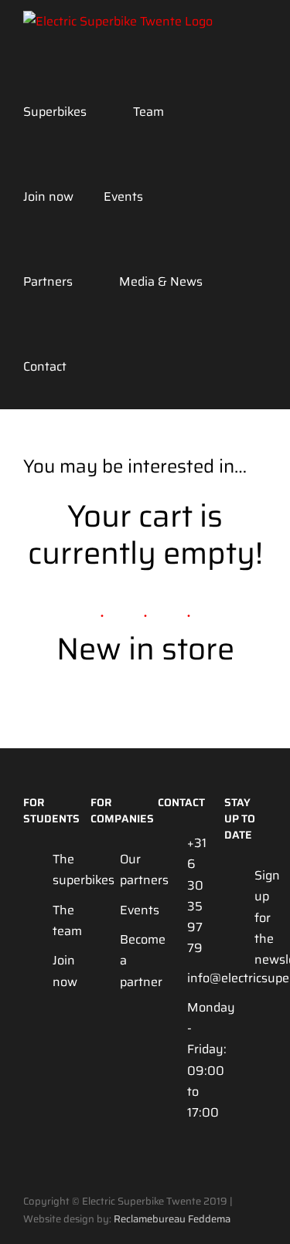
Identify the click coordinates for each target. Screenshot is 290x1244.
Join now (59, 971)
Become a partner (126, 960)
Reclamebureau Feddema (172, 1219)
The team (59, 920)
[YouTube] (258, 1022)
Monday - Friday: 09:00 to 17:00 (193, 1060)
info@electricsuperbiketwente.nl (193, 978)
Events (126, 910)
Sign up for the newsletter (260, 917)
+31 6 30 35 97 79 (193, 895)
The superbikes (59, 869)
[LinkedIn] (231, 1053)
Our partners (126, 869)
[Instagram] (231, 1022)
